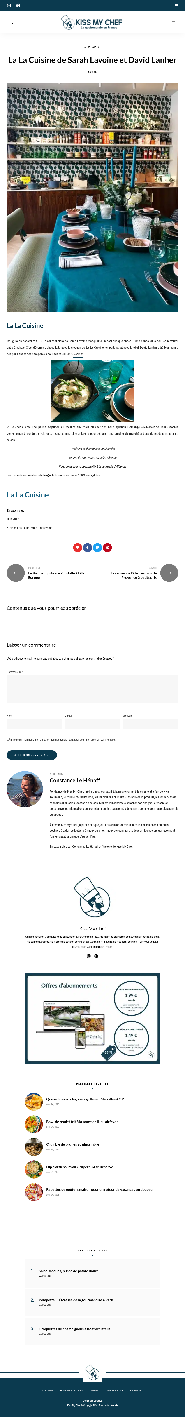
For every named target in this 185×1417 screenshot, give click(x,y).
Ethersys (98, 1400)
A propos (47, 1390)
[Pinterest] (107, 547)
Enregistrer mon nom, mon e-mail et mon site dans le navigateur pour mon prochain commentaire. (63, 739)
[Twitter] (97, 547)
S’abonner (136, 1390)
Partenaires (115, 1390)
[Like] (77, 547)
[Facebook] (87, 547)
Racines (78, 354)
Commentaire (15, 672)
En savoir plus (15, 510)
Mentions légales (71, 1390)
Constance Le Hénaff (75, 780)
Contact (95, 1390)
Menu (173, 22)
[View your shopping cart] (176, 5)
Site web (127, 715)
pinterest (18, 5)
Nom (10, 715)
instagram (9, 5)
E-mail (69, 715)
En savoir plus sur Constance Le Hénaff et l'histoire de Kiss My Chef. (91, 846)
